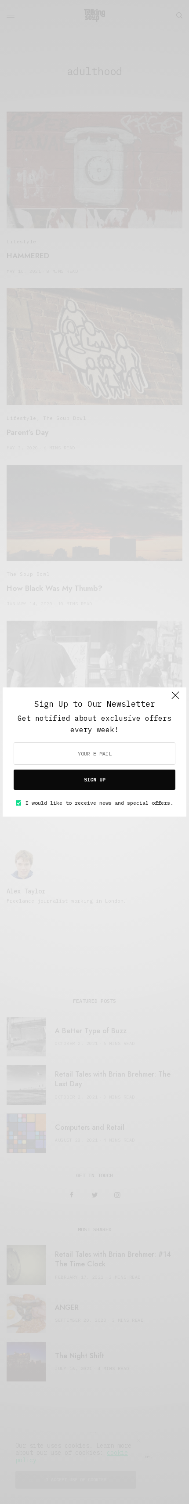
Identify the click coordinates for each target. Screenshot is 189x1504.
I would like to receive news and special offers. (99, 803)
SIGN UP (94, 779)
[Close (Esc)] (175, 699)
